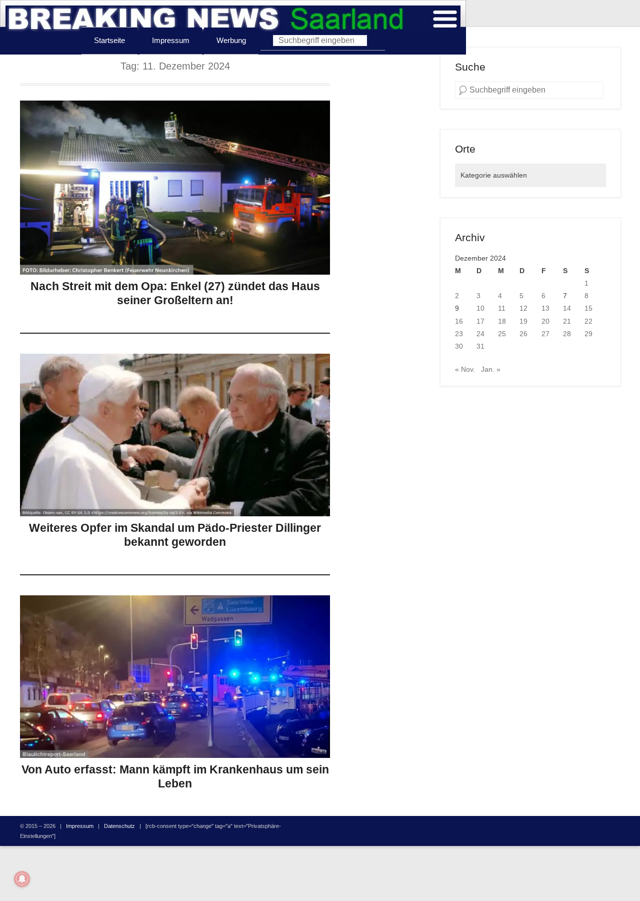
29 (588, 334)
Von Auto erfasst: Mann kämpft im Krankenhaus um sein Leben (175, 776)
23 (459, 334)
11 (502, 308)
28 (567, 334)
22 (588, 321)
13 (546, 308)
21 (567, 321)
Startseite (109, 40)
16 (459, 321)
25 (502, 334)
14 (567, 308)
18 (502, 321)
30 (459, 346)
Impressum (171, 40)
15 (588, 308)
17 (480, 321)
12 (524, 308)
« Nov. (465, 369)
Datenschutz (119, 826)
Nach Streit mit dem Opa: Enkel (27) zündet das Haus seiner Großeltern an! (175, 293)
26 (524, 334)
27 (546, 334)
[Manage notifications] (22, 879)
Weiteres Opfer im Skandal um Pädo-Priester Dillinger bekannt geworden (175, 534)
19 (524, 321)
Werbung (231, 40)
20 (546, 321)
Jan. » (490, 369)
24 (480, 334)
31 (480, 346)
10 (480, 308)
